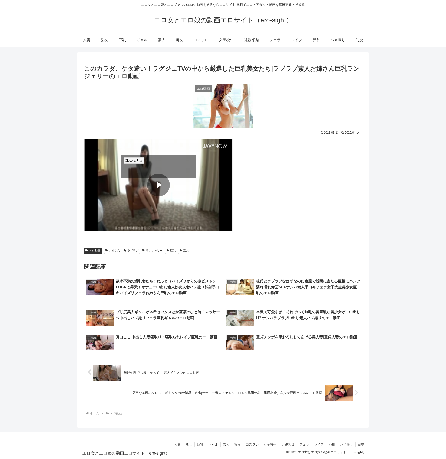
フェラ (304, 444)
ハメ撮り (346, 444)
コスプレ (252, 444)
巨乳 (173, 250)
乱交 (361, 444)
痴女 (237, 444)
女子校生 (270, 444)
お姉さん (114, 250)
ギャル (213, 444)
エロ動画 (94, 250)
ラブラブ (132, 250)
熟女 (189, 444)
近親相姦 (288, 444)
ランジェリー (154, 250)
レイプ (319, 444)
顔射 (332, 444)
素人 (186, 250)
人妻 (177, 444)
